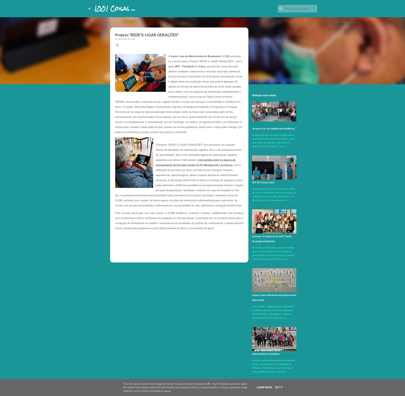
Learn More (264, 387)
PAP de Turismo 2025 (263, 182)
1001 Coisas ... (114, 9)
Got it (279, 387)
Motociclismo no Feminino (266, 354)
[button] (117, 45)
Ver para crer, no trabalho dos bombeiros (273, 128)
